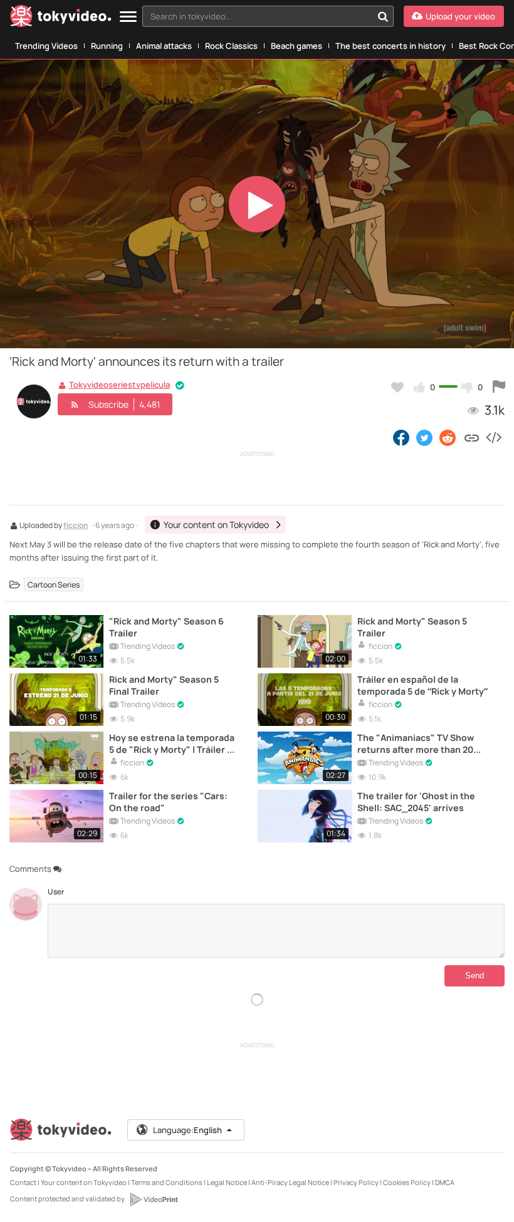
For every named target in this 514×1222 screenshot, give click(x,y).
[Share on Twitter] (424, 437)
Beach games (296, 45)
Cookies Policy (407, 1182)
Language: (187, 1130)
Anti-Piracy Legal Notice (290, 1182)
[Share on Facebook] (401, 437)
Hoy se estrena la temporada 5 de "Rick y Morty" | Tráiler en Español (173, 743)
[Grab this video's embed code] (493, 437)
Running (107, 45)
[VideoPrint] (153, 1199)
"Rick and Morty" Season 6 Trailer (166, 627)
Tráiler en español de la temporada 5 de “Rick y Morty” (422, 685)
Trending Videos (46, 45)
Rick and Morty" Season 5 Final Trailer (164, 685)
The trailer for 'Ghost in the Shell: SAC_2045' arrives (416, 802)
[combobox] (268, 16)
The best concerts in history (390, 45)
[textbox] (257, 16)
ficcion (75, 526)
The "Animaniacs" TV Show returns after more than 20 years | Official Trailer (415, 743)
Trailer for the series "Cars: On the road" (168, 802)
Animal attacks (164, 45)
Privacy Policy (356, 1182)
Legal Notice (227, 1182)
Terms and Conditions (166, 1182)
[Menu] (128, 17)
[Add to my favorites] (397, 387)
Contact (23, 1182)
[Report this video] (499, 387)
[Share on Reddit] (448, 437)
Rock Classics (231, 45)
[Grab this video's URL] (471, 437)
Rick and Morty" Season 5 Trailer (412, 627)
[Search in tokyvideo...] (383, 16)
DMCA (444, 1182)
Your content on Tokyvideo (84, 1182)
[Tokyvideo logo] (61, 18)
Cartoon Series (54, 584)
